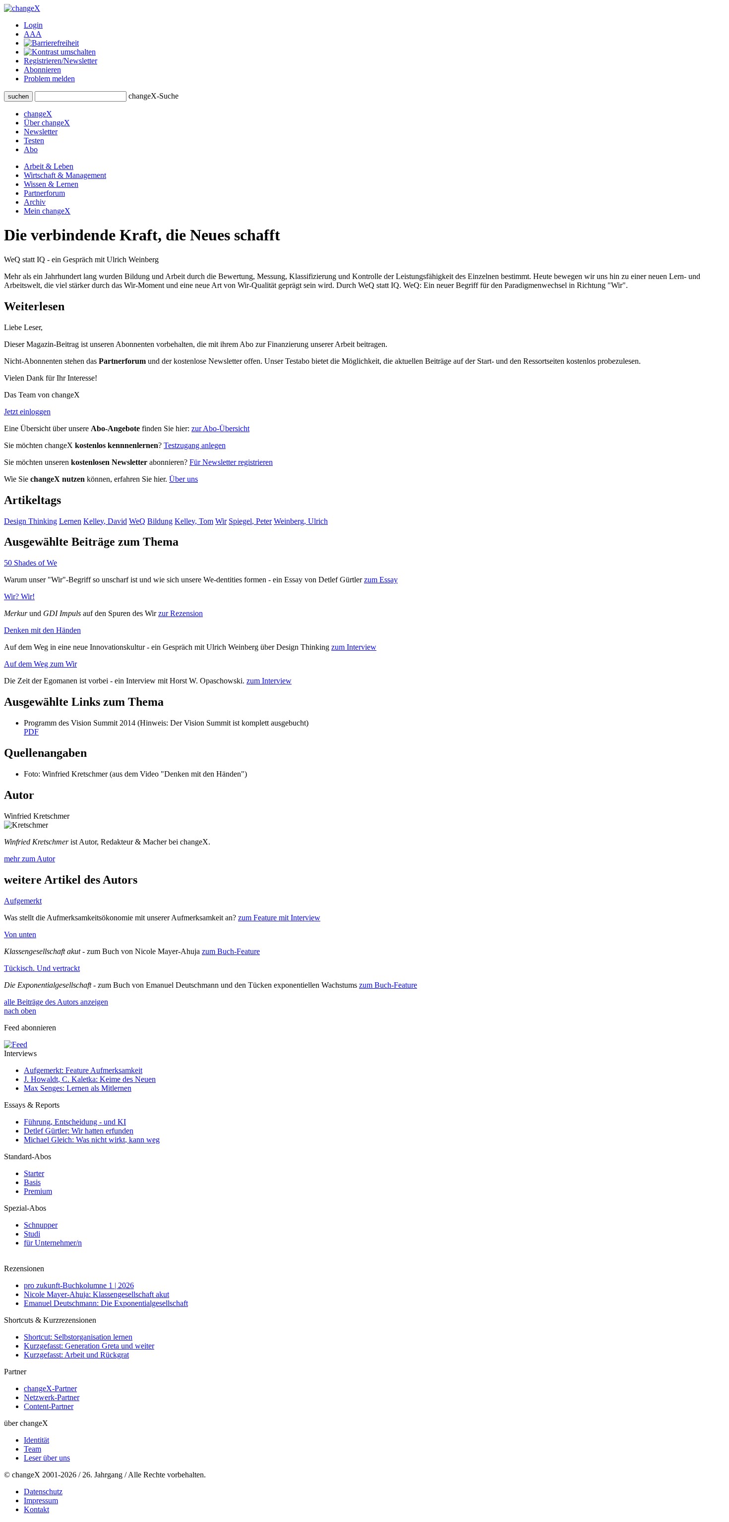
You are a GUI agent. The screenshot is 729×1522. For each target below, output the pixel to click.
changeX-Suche (153, 96)
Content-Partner (48, 1406)
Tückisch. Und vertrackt (42, 968)
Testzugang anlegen (195, 445)
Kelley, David (105, 521)
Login (33, 25)
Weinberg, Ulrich (301, 521)
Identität (36, 1440)
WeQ (137, 521)
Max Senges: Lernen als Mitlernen (77, 1088)
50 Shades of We (30, 563)
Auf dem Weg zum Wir (40, 664)
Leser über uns (47, 1458)
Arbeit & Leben (48, 166)
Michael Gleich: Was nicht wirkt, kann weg (92, 1139)
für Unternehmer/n (53, 1243)
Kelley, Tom (194, 521)
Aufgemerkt (23, 901)
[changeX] (22, 8)
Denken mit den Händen (42, 630)
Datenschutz (43, 1491)
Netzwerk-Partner (51, 1397)
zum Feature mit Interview (279, 917)
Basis (32, 1182)
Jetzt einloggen (27, 411)
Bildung (160, 521)
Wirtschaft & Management (65, 175)
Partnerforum (44, 193)
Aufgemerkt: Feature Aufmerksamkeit (83, 1070)
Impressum (41, 1500)
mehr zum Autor (29, 858)
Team (32, 1449)
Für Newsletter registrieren (231, 462)
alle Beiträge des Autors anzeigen (56, 1002)
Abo (31, 149)
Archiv (35, 202)
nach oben (20, 1011)
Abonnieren (42, 69)
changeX (38, 114)
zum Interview (353, 647)
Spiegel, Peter (250, 521)
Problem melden (49, 78)
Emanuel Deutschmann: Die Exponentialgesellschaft (106, 1303)
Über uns (183, 479)
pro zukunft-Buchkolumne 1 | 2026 (79, 1285)
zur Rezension (180, 613)
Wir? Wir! (19, 596)
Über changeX (47, 122)
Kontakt (36, 1509)
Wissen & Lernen (51, 184)
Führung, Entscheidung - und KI (75, 1122)
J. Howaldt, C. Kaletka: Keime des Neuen (90, 1079)
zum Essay (381, 579)
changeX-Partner (50, 1388)
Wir (221, 521)
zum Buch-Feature (231, 951)
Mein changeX (47, 211)
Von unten (20, 934)
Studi (32, 1234)
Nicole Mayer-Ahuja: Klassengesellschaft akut (96, 1294)
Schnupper (41, 1225)
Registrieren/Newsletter (60, 60)
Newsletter (41, 131)
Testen (34, 140)
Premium (38, 1191)
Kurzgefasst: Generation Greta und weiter (89, 1346)
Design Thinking (30, 521)
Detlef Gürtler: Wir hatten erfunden (78, 1131)
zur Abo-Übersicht (220, 428)
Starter (34, 1173)
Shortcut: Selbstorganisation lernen (78, 1337)
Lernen (70, 521)
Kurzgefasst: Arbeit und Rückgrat (76, 1355)
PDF (31, 732)
